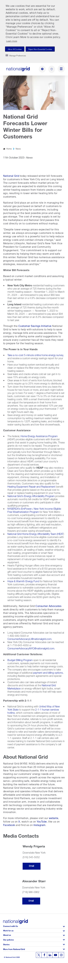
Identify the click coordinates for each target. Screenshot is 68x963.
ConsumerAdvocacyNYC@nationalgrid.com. (31, 648)
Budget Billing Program (20, 659)
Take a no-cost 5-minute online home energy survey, (35, 354)
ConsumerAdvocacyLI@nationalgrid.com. (29, 638)
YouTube (42, 821)
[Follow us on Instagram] (61, 955)
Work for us (8, 930)
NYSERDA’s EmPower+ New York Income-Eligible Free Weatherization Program (34, 510)
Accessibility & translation (42, 69)
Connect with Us (10, 926)
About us (7, 935)
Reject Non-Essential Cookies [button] (40, 49)
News (18, 148)
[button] (16, 55)
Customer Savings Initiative (34, 325)
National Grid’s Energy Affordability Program (31, 495)
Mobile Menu (61, 69)
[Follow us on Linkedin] (50, 955)
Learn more (11, 40)
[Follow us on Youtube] (55, 955)
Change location (51, 69)
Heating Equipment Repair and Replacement (31, 486)
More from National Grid (14, 949)
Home (9, 148)
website (53, 817)
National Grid (11, 175)
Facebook (9, 824)
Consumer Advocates (48, 605)
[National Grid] (18, 69)
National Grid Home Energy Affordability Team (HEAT (35, 533)
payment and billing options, (48, 672)
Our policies (8, 939)
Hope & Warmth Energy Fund (23, 580)
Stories (6, 944)
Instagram (40, 824)
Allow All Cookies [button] (15, 49)
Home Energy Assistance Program (39, 435)
